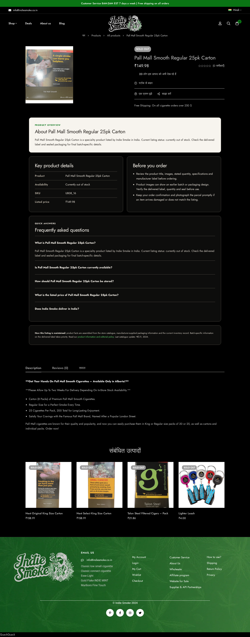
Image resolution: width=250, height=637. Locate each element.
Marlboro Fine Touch (93, 585)
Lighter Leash (187, 513)
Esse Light (87, 575)
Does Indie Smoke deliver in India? (57, 309)
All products (113, 35)
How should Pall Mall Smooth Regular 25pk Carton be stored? (74, 281)
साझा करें (166, 94)
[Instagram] (130, 613)
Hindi (236, 10)
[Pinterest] (110, 613)
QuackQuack (7, 634)
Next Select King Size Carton (94, 513)
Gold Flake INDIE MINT (94, 580)
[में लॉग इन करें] (220, 23)
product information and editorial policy (96, 336)
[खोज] (228, 23)
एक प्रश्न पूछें (145, 94)
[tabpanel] (125, 405)
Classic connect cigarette (96, 571)
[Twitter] (140, 613)
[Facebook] (120, 613)
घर (83, 35)
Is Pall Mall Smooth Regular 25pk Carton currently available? (73, 267)
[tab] (33, 368)
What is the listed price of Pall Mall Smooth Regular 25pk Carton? (77, 295)
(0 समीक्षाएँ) (218, 66)
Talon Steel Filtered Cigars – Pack (148, 513)
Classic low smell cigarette (97, 566)
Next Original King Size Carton (44, 513)
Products (96, 35)
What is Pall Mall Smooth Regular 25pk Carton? (65, 243)
